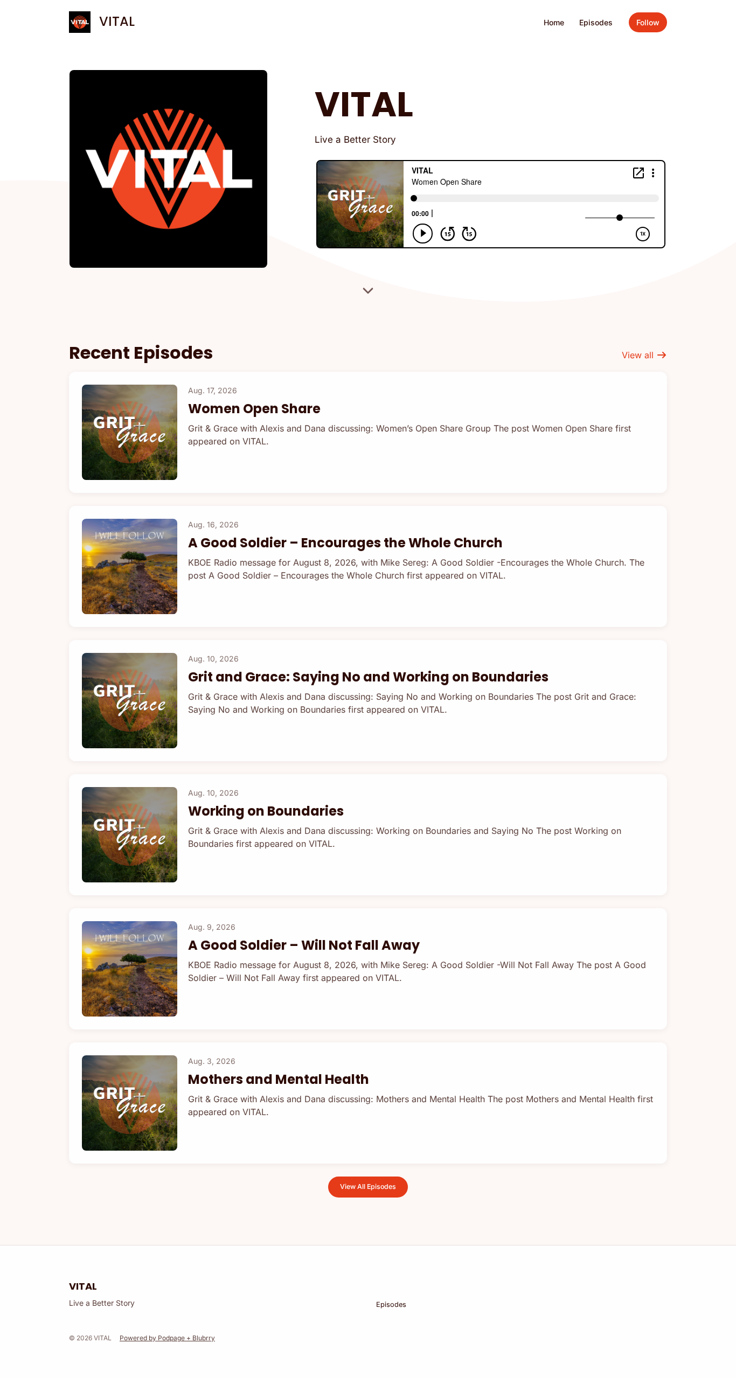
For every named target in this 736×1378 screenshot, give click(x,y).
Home (554, 22)
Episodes (596, 22)
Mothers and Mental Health (278, 1079)
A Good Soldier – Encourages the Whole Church (345, 543)
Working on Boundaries (266, 811)
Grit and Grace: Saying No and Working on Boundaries (368, 677)
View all (639, 355)
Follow (647, 22)
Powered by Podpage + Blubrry (167, 1338)
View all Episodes (368, 1186)
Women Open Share (254, 408)
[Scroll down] (368, 287)
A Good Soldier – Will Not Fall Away (304, 945)
